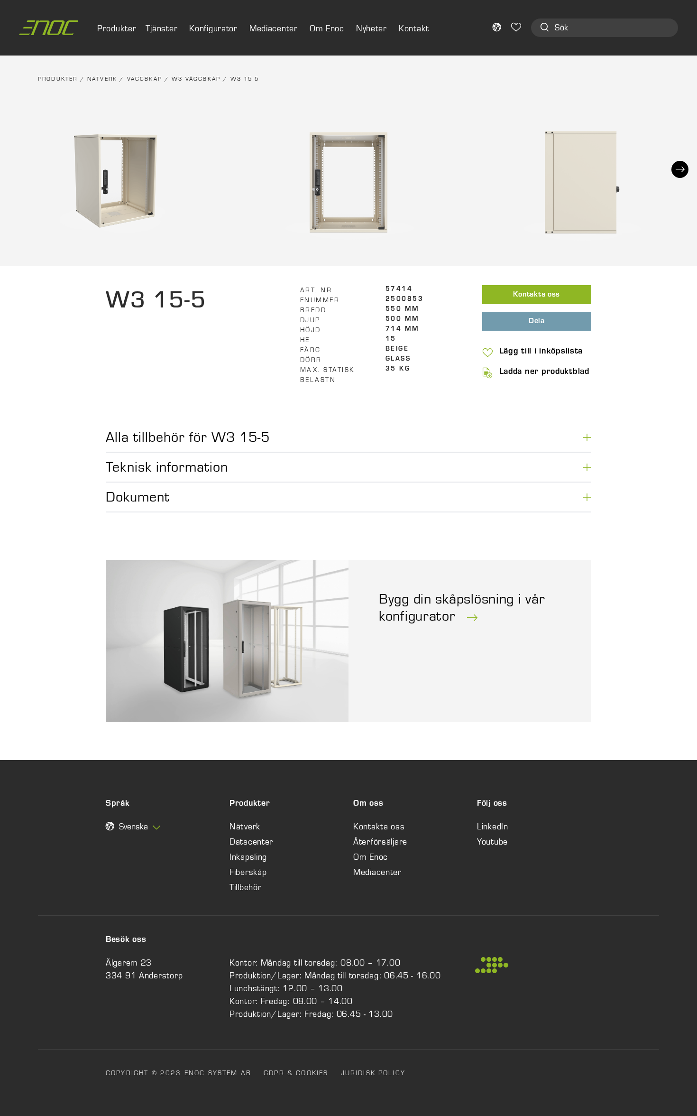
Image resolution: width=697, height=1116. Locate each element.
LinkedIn (492, 826)
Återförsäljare (380, 841)
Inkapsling (248, 857)
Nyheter (371, 28)
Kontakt (414, 28)
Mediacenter (273, 28)
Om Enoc (327, 28)
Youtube (492, 841)
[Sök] (545, 28)
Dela (537, 322)
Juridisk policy (373, 1073)
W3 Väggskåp (196, 78)
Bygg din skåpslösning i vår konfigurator (462, 607)
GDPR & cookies (296, 1073)
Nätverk (102, 78)
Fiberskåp (247, 872)
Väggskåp (144, 78)
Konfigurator (213, 28)
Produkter (57, 78)
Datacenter (251, 841)
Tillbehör (245, 887)
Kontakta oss (536, 295)
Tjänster (161, 28)
